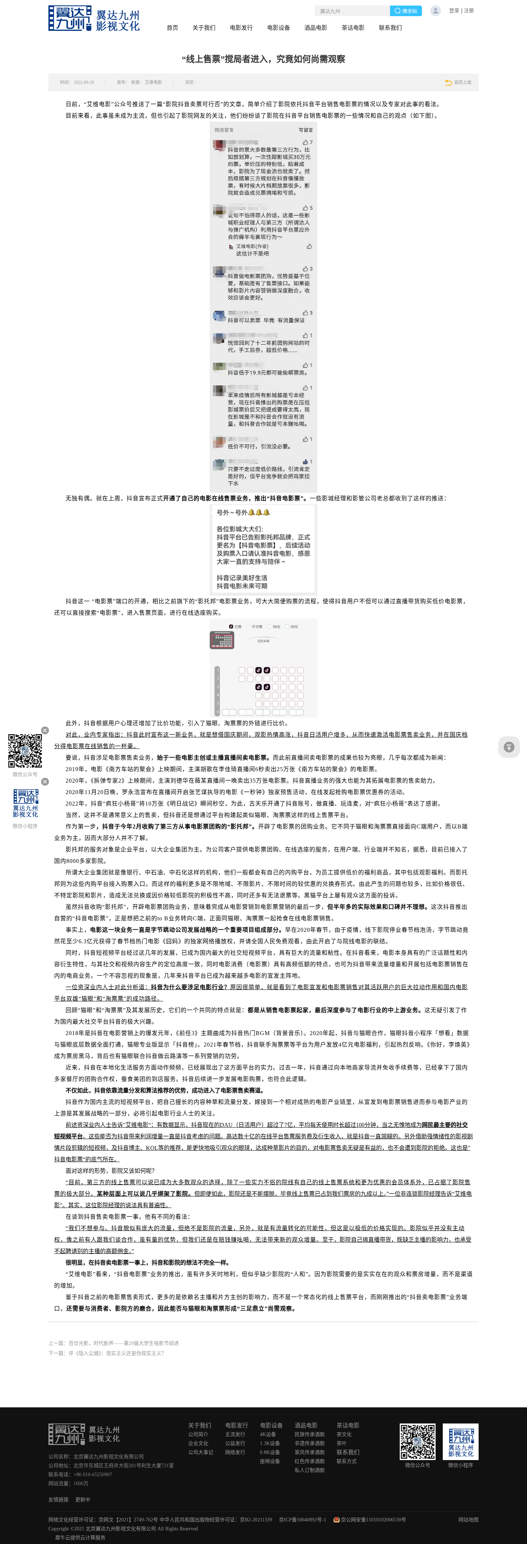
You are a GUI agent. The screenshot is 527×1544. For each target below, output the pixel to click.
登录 (454, 10)
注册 (469, 10)
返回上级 (462, 82)
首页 (172, 28)
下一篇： (107, 1353)
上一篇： (113, 1343)
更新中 (82, 1499)
